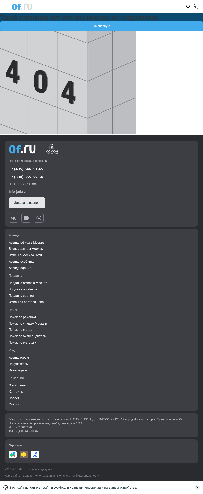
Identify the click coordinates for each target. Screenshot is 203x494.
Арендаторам (19, 357)
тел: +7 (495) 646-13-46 (23, 431)
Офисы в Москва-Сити (25, 255)
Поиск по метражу (22, 342)
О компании (18, 385)
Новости (15, 398)
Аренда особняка (21, 261)
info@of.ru (17, 191)
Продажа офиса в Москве (28, 283)
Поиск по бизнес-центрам (28, 336)
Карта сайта (13, 475)
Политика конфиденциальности (78, 475)
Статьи (14, 404)
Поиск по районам (22, 317)
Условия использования (39, 475)
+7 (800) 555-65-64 (26, 177)
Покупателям (19, 364)
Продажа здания (21, 296)
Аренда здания (20, 268)
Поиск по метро (20, 330)
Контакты (16, 392)
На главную (101, 26)
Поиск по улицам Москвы (28, 323)
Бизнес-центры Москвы (26, 249)
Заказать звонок (27, 203)
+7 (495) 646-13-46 (26, 169)
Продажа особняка (23, 289)
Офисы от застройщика (26, 302)
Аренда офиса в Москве (26, 242)
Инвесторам (18, 370)
